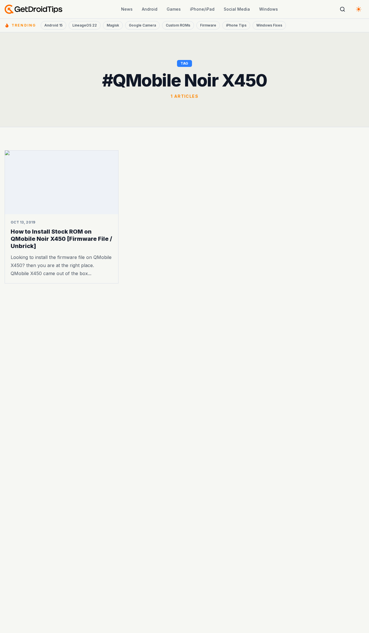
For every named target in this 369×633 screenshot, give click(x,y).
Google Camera (142, 25)
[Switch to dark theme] (358, 9)
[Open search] (342, 9)
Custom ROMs (178, 25)
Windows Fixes (269, 25)
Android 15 (53, 25)
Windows (268, 9)
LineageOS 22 (84, 25)
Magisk (113, 25)
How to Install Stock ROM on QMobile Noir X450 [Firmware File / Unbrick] (61, 238)
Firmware (208, 25)
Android (149, 9)
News (127, 9)
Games (174, 9)
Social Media (237, 9)
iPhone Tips (236, 25)
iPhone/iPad (202, 9)
